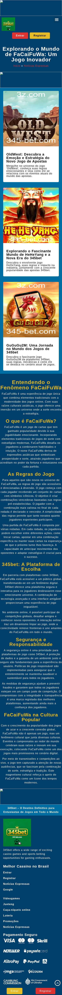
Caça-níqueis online (16, 910)
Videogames (11, 898)
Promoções (11, 921)
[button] (57, 20)
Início (16, 65)
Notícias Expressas (36, 65)
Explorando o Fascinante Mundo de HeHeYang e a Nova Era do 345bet (28, 254)
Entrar (7, 872)
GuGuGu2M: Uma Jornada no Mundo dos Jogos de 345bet (29, 348)
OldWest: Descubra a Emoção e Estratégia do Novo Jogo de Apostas (27, 157)
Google (8, 889)
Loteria (8, 915)
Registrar (9, 878)
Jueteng (8, 904)
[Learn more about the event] (31, 8)
